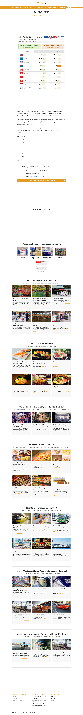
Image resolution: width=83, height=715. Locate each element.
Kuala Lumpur (37, 7)
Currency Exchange (52, 7)
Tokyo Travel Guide (37, 15)
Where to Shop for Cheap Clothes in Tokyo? (40, 407)
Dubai (21, 7)
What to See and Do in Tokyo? (41, 280)
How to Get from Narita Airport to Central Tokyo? (40, 571)
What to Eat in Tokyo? (41, 344)
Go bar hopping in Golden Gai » (38, 703)
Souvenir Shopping (61, 7)
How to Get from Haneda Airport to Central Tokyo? (41, 634)
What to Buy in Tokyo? (40, 445)
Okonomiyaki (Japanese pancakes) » (58, 703)
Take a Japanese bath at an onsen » (39, 705)
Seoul (42, 7)
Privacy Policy (34, 712)
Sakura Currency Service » (17, 702)
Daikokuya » (14, 696)
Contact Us (14, 712)
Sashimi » (53, 700)
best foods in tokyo (55, 694)
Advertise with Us (21, 712)
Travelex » (14, 698)
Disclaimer (28, 712)
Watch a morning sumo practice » (39, 696)
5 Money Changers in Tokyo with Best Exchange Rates (41, 180)
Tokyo (45, 7)
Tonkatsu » (53, 698)
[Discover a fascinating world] (41, 3)
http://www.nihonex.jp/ (37, 176)
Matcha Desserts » (54, 702)
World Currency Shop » (17, 700)
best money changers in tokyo (19, 694)
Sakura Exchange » (16, 703)
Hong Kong (25, 7)
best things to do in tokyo (37, 694)
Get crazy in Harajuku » (36, 698)
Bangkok (17, 7)
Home (12, 7)
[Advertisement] (72, 90)
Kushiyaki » (53, 696)
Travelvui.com (19, 711)
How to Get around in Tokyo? (41, 508)
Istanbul (31, 7)
